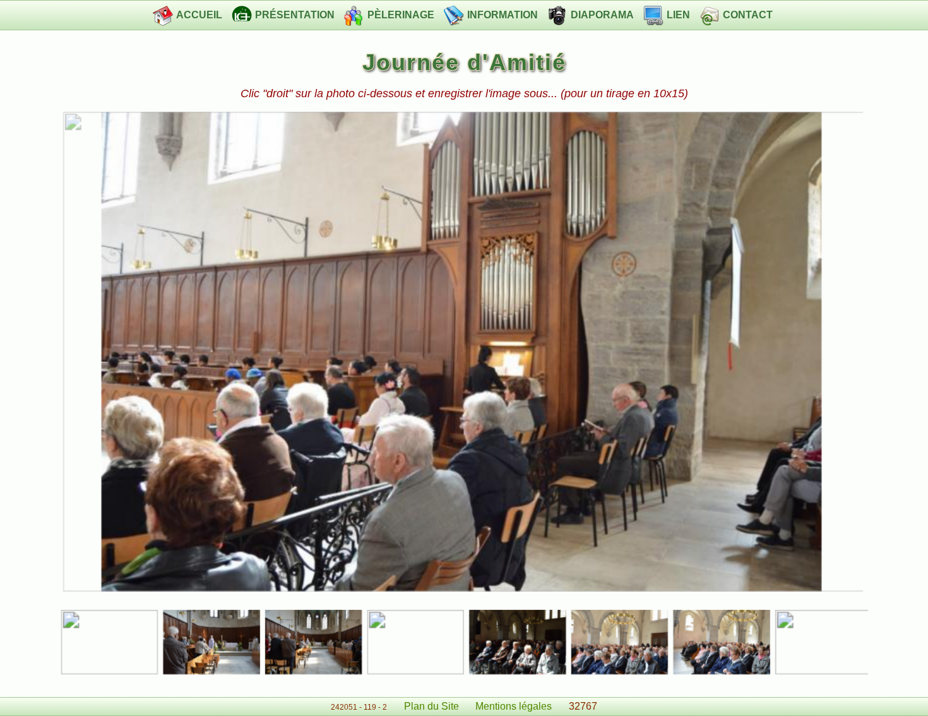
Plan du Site (431, 706)
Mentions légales (513, 706)
